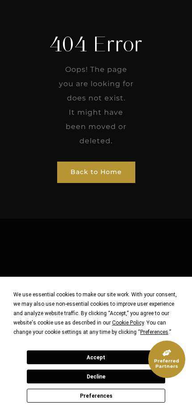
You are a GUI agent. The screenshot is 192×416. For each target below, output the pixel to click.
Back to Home (96, 172)
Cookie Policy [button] (128, 323)
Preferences (96, 396)
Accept (96, 357)
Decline (96, 377)
